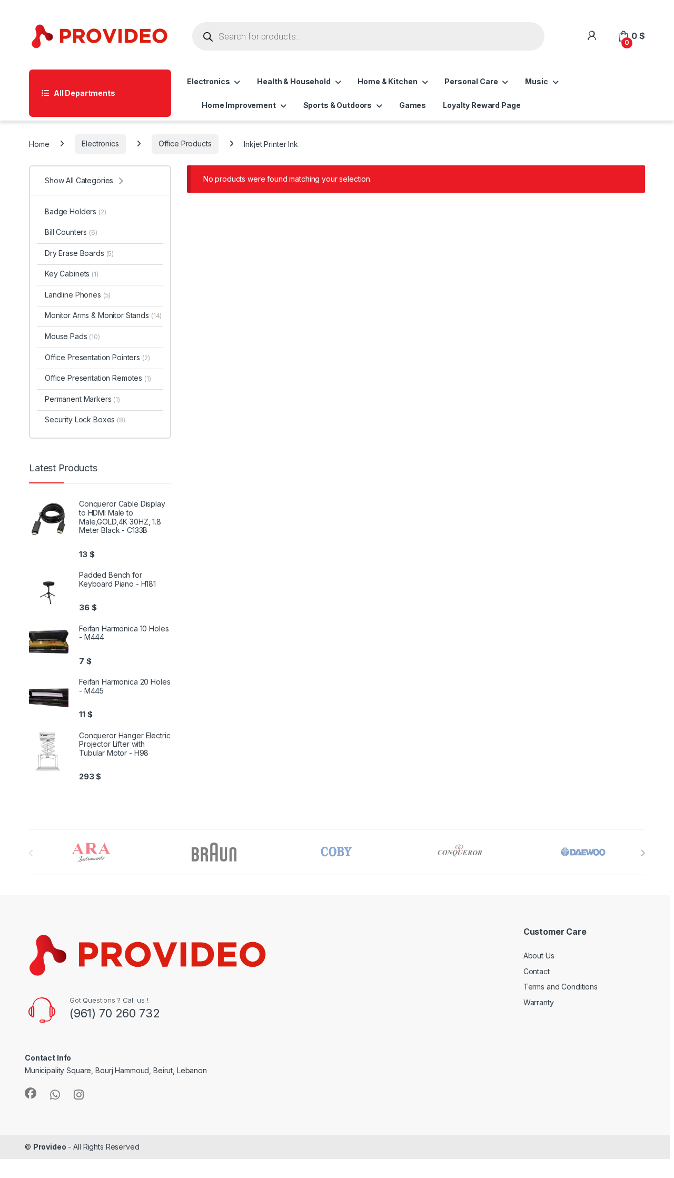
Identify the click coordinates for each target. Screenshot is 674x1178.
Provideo (49, 1146)
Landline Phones (78, 294)
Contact (536, 971)
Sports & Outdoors (337, 105)
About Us (538, 955)
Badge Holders (75, 211)
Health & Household (293, 81)
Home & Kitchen (387, 81)
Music (536, 81)
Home (39, 143)
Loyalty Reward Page (481, 105)
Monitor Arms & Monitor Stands (103, 315)
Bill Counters (71, 231)
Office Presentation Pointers (97, 357)
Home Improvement (239, 105)
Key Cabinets (71, 273)
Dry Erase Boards (79, 253)
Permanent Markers (82, 398)
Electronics (208, 81)
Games (412, 105)
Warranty (538, 1002)
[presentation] (642, 853)
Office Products (185, 143)
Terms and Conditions (560, 986)
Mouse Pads (72, 336)
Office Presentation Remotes (98, 377)
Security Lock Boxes (85, 419)
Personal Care (471, 81)
